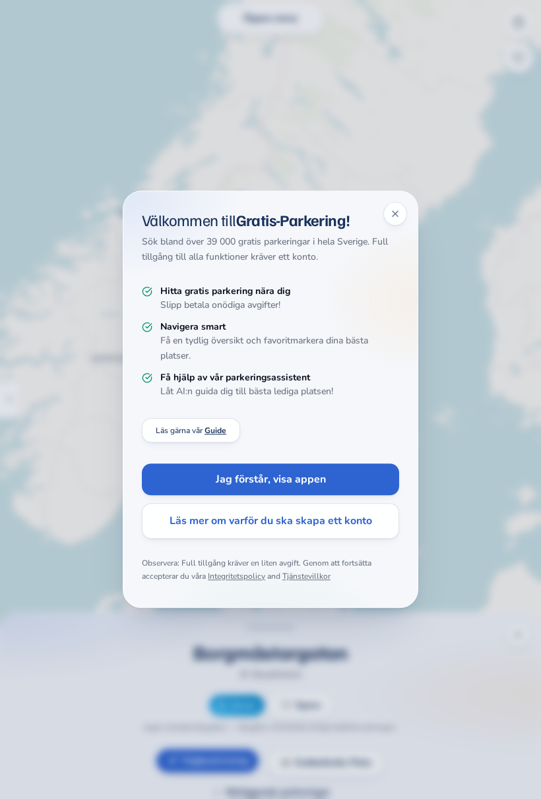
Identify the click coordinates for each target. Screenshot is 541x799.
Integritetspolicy (236, 576)
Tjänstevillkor (306, 576)
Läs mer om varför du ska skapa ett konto (271, 521)
